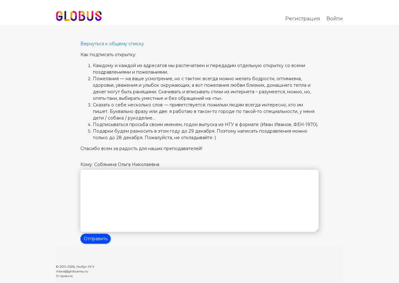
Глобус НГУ (85, 267)
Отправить (96, 239)
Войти (334, 19)
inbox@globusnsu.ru (72, 271)
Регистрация (302, 19)
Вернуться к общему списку (112, 43)
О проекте (64, 276)
